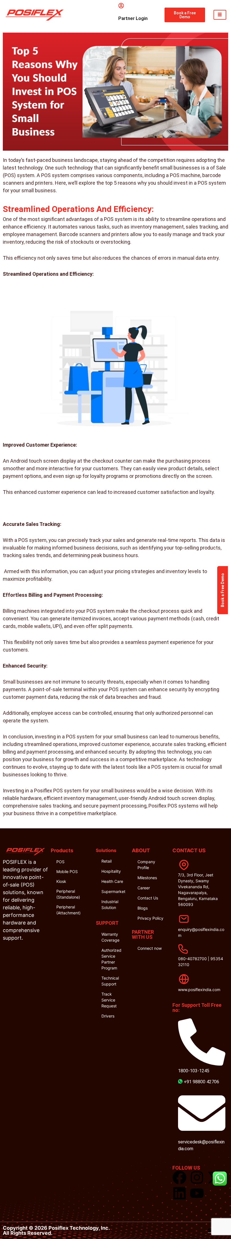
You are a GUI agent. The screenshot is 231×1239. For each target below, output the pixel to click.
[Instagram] (197, 1177)
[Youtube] (197, 1193)
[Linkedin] (179, 1193)
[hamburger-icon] (220, 15)
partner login (133, 18)
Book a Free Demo (222, 590)
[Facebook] (179, 1177)
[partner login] (121, 5)
